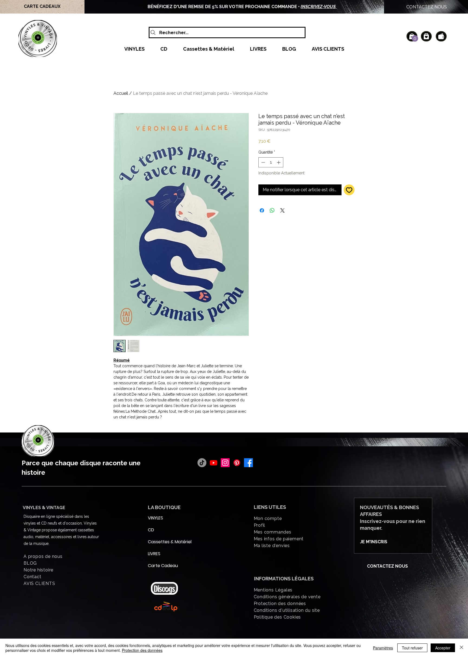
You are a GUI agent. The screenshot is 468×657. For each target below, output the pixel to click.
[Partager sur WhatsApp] (272, 210)
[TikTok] (201, 462)
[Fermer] (461, 648)
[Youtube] (213, 462)
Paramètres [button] (383, 648)
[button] (415, 38)
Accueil (120, 93)
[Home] (426, 36)
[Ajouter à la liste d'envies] (349, 189)
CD (151, 530)
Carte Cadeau (161, 565)
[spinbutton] (271, 162)
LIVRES (154, 554)
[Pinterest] (236, 462)
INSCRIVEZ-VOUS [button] (319, 6)
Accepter (442, 648)
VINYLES (155, 518)
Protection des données (142, 650)
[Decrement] (262, 162)
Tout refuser (412, 648)
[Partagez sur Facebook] (262, 210)
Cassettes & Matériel (161, 542)
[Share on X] (282, 210)
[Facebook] (248, 462)
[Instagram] (225, 462)
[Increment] (279, 162)
